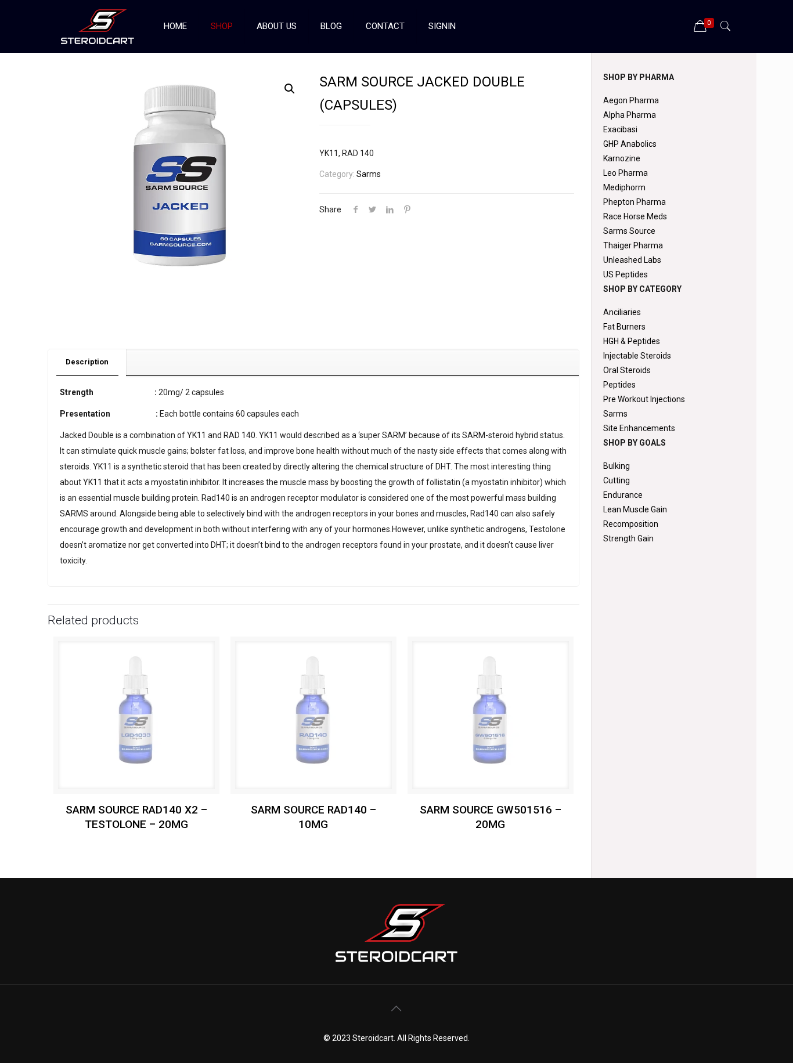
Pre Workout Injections (644, 399)
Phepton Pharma (634, 202)
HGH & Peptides (631, 341)
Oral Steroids (627, 370)
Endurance (623, 495)
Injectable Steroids (637, 355)
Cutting (616, 480)
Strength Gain (628, 538)
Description (87, 361)
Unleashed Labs (632, 260)
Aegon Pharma (631, 100)
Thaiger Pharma (633, 245)
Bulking (616, 466)
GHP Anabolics (630, 144)
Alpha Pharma (629, 115)
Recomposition (630, 524)
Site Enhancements (639, 428)
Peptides (619, 384)
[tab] (87, 362)
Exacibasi (620, 129)
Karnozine (621, 158)
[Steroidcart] (97, 26)
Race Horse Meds (635, 216)
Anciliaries (622, 312)
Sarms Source (629, 231)
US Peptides (625, 274)
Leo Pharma (625, 173)
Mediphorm (624, 187)
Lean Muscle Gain (635, 509)
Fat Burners (624, 326)
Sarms (368, 174)
